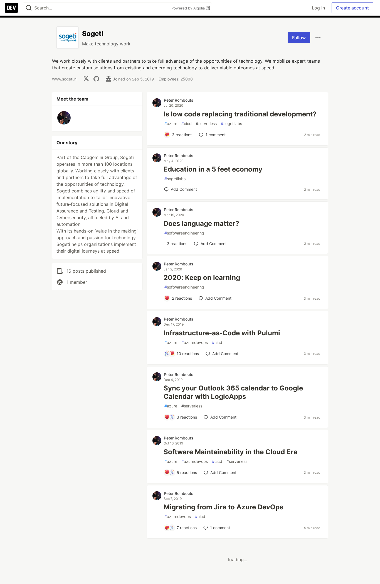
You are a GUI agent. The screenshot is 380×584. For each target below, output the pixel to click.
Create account (352, 8)
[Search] (28, 8)
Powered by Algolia (188, 8)
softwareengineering (184, 233)
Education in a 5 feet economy (213, 169)
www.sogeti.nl (64, 79)
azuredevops (194, 342)
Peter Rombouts (178, 100)
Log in (318, 8)
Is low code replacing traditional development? (240, 114)
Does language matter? (201, 223)
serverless (206, 123)
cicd (186, 123)
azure (170, 123)
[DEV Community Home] (11, 7)
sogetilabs (231, 123)
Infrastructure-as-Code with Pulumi (222, 333)
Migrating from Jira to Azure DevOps (223, 507)
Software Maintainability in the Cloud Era (230, 452)
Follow (299, 37)
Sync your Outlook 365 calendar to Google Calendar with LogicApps (233, 392)
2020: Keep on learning (202, 277)
